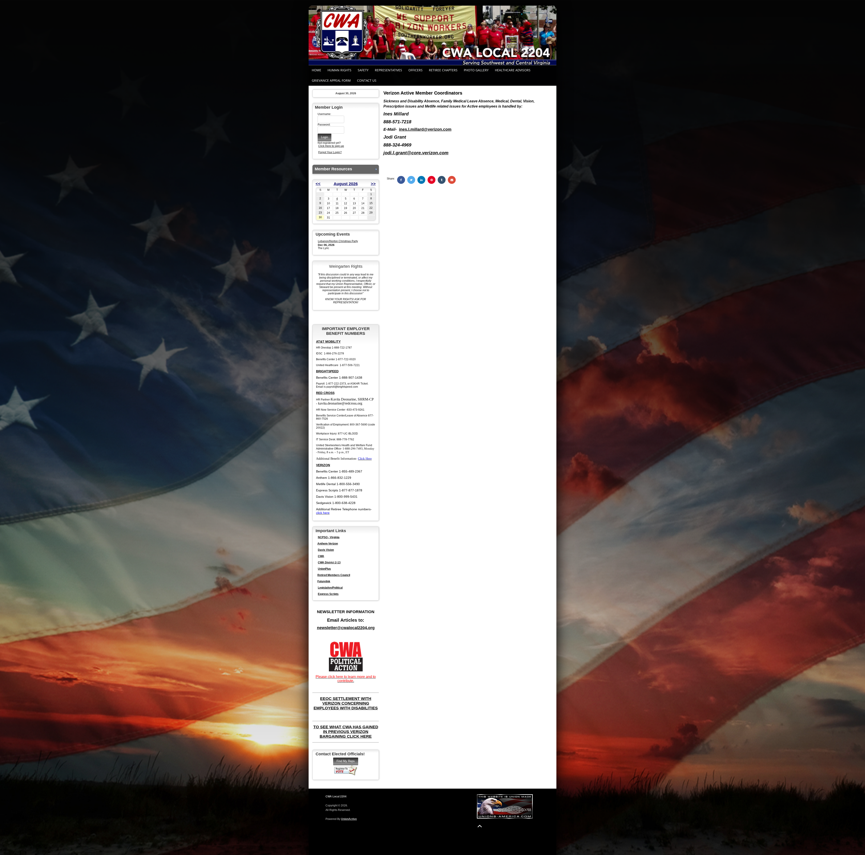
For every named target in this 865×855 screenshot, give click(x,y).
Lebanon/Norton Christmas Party (338, 241)
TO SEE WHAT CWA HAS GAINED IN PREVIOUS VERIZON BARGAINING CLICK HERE (345, 732)
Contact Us (366, 80)
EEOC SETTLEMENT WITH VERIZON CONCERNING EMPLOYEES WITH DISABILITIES (346, 703)
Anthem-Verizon (327, 543)
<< (318, 184)
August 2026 (346, 184)
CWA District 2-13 (329, 562)
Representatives (388, 70)
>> (373, 184)
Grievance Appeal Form (331, 80)
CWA (321, 556)
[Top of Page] (480, 826)
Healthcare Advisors (512, 70)
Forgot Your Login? (330, 152)
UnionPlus (324, 568)
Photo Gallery (476, 70)
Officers (415, 70)
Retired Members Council (333, 575)
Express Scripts (328, 594)
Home (316, 70)
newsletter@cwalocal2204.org (346, 628)
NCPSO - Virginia (328, 537)
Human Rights (339, 70)
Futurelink (323, 581)
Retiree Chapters (443, 70)
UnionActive (349, 819)
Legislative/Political (330, 587)
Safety (363, 70)
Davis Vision (326, 549)
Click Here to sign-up (331, 146)
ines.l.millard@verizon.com (425, 129)
